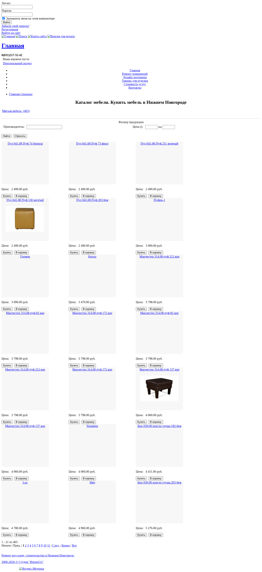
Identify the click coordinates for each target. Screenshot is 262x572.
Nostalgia (92, 426)
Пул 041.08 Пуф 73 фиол (92, 143)
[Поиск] (21, 36)
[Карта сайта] (37, 36)
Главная (13, 45)
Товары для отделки (135, 80)
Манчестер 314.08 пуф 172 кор (92, 313)
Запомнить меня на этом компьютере (30, 18)
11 (48, 545)
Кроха (92, 256)
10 (44, 545)
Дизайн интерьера (135, 77)
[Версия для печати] (61, 36)
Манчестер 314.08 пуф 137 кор (159, 369)
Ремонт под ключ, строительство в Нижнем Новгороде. (38, 555)
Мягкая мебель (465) (16, 111)
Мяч (92, 482)
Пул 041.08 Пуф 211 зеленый (159, 143)
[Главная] (8, 36)
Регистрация (10, 29)
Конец (66, 545)
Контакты (135, 87)
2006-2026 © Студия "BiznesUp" (23, 562)
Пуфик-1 (159, 200)
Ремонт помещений (135, 73)
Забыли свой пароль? (15, 26)
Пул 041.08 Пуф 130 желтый (25, 200)
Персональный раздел (17, 63)
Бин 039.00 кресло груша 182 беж (159, 426)
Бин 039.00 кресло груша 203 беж (159, 482)
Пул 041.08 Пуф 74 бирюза (25, 143)
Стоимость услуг (135, 84)
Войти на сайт (11, 32)
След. (55, 545)
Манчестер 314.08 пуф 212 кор (159, 256)
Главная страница (20, 94)
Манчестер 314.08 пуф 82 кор (25, 313)
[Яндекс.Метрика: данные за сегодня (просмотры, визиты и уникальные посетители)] (31, 568)
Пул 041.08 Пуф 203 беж (92, 200)
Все (74, 545)
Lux (25, 482)
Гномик (25, 256)
